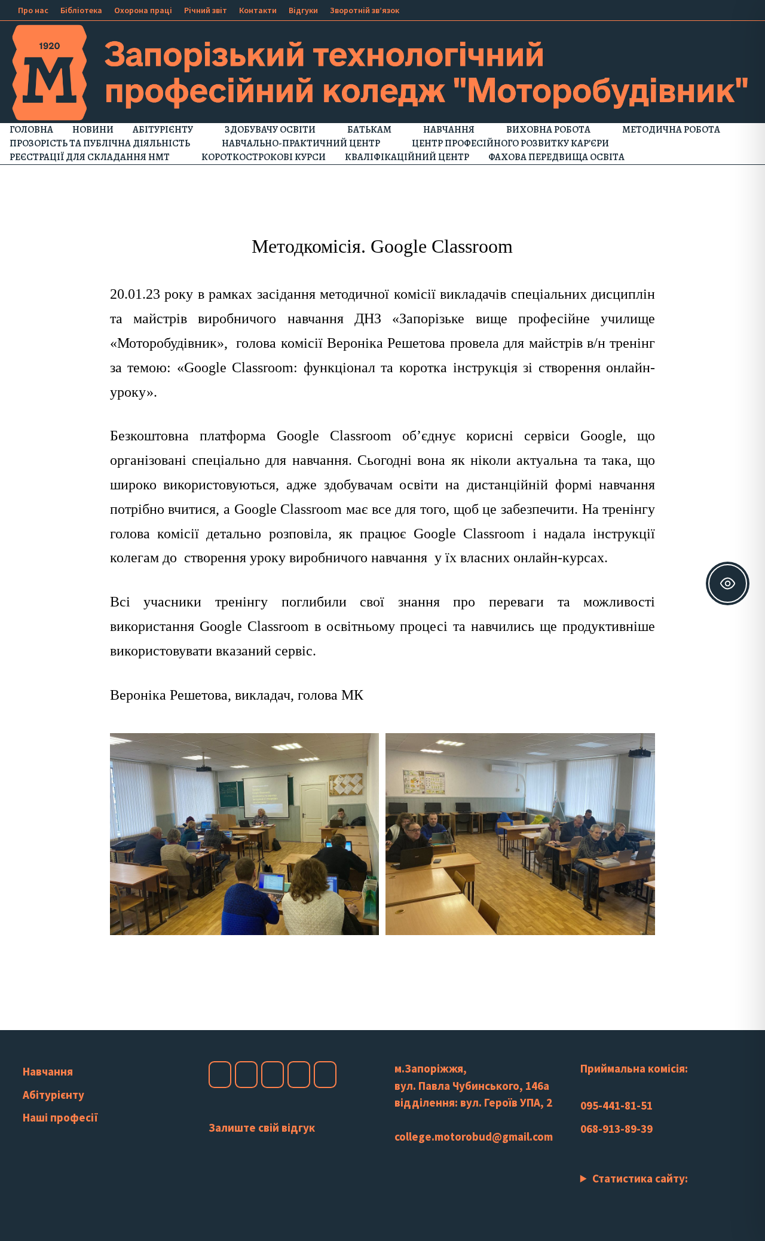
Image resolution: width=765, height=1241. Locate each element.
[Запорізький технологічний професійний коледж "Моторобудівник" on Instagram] (246, 1074)
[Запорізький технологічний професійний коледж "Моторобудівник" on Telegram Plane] (325, 1074)
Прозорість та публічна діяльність (100, 143)
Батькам (369, 129)
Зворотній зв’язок (364, 10)
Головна (31, 129)
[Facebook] (688, 9)
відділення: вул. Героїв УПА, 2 (473, 1102)
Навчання (449, 129)
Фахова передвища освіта (556, 157)
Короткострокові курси (263, 157)
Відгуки (303, 10)
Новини (93, 129)
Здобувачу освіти (270, 129)
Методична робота (671, 129)
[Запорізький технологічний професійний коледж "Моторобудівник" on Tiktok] (298, 1074)
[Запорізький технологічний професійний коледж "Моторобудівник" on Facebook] (220, 1074)
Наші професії (60, 1117)
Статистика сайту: (640, 1178)
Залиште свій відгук (262, 1127)
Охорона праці (143, 10)
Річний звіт (205, 10)
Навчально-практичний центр (301, 143)
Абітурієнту (163, 129)
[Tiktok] (733, 9)
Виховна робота (548, 129)
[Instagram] (718, 9)
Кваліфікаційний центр (407, 157)
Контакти (258, 10)
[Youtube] (703, 9)
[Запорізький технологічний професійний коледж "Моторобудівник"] (382, 71)
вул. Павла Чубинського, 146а (471, 1085)
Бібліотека (81, 10)
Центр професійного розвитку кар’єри (510, 143)
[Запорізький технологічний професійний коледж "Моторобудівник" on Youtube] (272, 1074)
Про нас (33, 10)
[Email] (746, 9)
